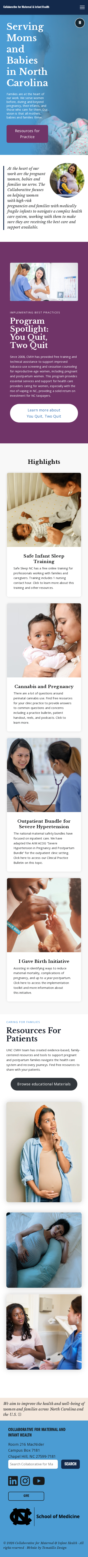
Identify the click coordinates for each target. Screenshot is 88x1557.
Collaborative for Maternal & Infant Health (26, 7)
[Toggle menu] (81, 7)
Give (26, 1496)
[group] (44, 535)
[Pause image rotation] (80, 23)
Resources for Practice (27, 133)
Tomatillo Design (54, 1548)
